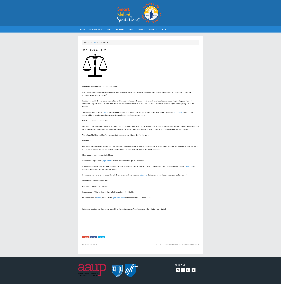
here (106, 112)
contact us (189, 166)
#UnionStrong (187, 244)
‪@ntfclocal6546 (119, 198)
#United (196, 244)
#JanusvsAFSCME (176, 244)
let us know (144, 175)
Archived (94, 244)
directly (99, 198)
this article (178, 112)
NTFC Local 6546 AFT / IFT (140, 13)
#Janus (167, 244)
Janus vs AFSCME (95, 50)
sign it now (107, 161)
